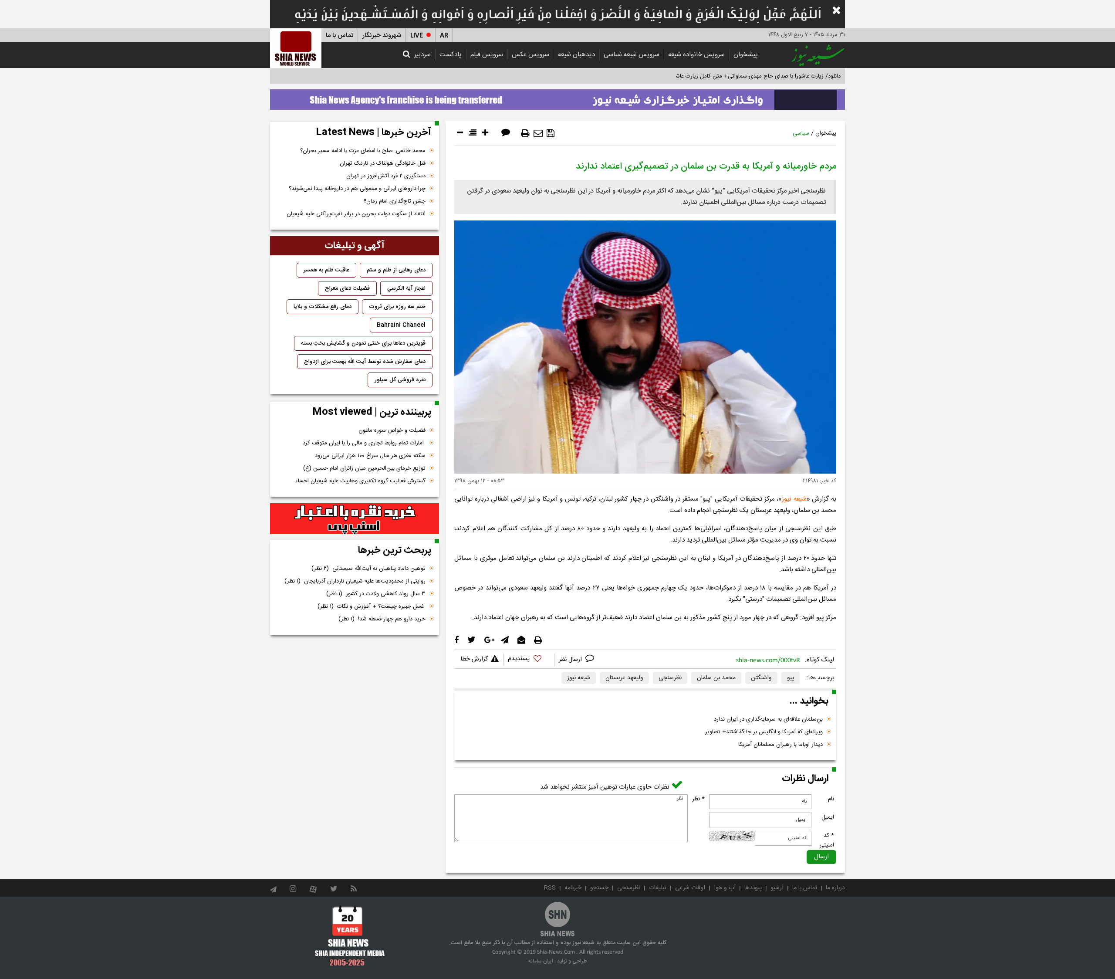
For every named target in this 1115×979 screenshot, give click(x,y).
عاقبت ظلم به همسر (326, 270)
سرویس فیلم (486, 54)
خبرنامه (572, 888)
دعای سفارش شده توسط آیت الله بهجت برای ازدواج (365, 361)
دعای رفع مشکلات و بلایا (322, 307)
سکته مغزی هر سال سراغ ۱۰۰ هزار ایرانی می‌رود (370, 456)
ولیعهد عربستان (624, 678)
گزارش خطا (474, 659)
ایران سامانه (540, 961)
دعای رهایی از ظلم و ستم (396, 270)
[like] (529, 660)
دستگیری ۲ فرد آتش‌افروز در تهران (386, 176)
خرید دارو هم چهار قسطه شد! (382, 619)
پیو (790, 678)
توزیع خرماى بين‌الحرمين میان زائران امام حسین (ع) (364, 468)
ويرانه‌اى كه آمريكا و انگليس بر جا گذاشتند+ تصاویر (764, 732)
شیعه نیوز (794, 499)
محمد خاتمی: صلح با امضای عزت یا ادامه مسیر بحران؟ (363, 151)
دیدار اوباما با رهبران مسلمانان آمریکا (780, 744)
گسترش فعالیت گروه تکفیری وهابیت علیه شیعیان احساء (360, 481)
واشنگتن (761, 678)
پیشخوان (745, 54)
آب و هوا (725, 888)
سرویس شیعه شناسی (631, 54)
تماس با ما (339, 35)
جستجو (599, 888)
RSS (550, 888)
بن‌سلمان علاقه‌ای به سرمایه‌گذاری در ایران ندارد (768, 719)
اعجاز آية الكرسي (406, 288)
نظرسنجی (670, 678)
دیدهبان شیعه (576, 54)
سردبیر (422, 54)
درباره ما (835, 888)
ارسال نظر (571, 659)
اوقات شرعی (690, 888)
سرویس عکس (530, 54)
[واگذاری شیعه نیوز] (557, 97)
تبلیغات (657, 888)
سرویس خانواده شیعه (696, 54)
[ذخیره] (550, 133)
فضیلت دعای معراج (347, 288)
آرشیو (777, 888)
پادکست (450, 54)
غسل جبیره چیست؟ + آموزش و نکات (372, 606)
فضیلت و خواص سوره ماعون (392, 430)
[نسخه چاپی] (525, 133)
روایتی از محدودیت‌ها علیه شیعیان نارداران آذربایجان (355, 581)
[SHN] (295, 48)
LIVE (416, 35)
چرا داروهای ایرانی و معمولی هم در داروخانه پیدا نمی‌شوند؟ (357, 188)
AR (444, 35)
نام (831, 799)
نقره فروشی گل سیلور (400, 380)
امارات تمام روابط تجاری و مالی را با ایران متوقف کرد (364, 443)
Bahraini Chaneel (401, 325)
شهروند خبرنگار (381, 35)
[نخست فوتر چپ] (350, 936)
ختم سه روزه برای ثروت (397, 307)
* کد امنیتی (826, 840)
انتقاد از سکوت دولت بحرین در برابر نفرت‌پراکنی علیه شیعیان (356, 214)
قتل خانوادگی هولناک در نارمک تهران (383, 163)
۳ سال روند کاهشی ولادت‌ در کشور (376, 594)
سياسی (801, 133)
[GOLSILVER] (354, 519)
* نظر (698, 799)
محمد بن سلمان (716, 678)
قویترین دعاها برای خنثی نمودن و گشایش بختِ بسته (363, 343)
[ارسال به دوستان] (538, 133)
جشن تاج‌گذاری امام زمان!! (394, 201)
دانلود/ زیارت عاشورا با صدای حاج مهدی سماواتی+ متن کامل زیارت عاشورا (755, 76)
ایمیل (827, 817)
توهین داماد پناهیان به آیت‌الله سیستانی (368, 568)
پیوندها (753, 888)
